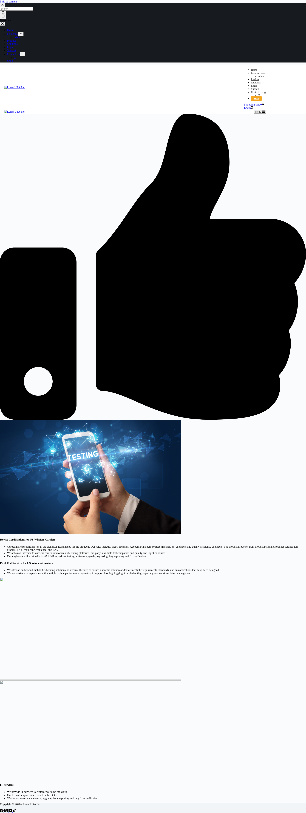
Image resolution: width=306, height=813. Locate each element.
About (261, 76)
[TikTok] (14, 811)
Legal (254, 85)
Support (255, 89)
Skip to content (8, 1)
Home (254, 70)
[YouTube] (10, 811)
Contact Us (256, 92)
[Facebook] (2, 811)
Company (256, 73)
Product (255, 79)
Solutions (255, 82)
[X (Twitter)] (6, 811)
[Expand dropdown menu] (263, 73)
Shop (256, 98)
